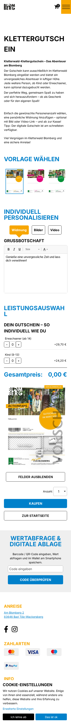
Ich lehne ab (18, 717)
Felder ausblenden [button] (35, 477)
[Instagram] (15, 630)
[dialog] (35, 701)
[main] (35, 298)
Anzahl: (48, 491)
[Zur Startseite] (9, 7)
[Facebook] (6, 630)
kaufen (35, 503)
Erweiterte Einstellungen (18, 708)
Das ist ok (51, 717)
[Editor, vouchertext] (35, 273)
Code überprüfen (35, 580)
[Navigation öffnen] (66, 7)
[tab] (19, 229)
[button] (39, 451)
